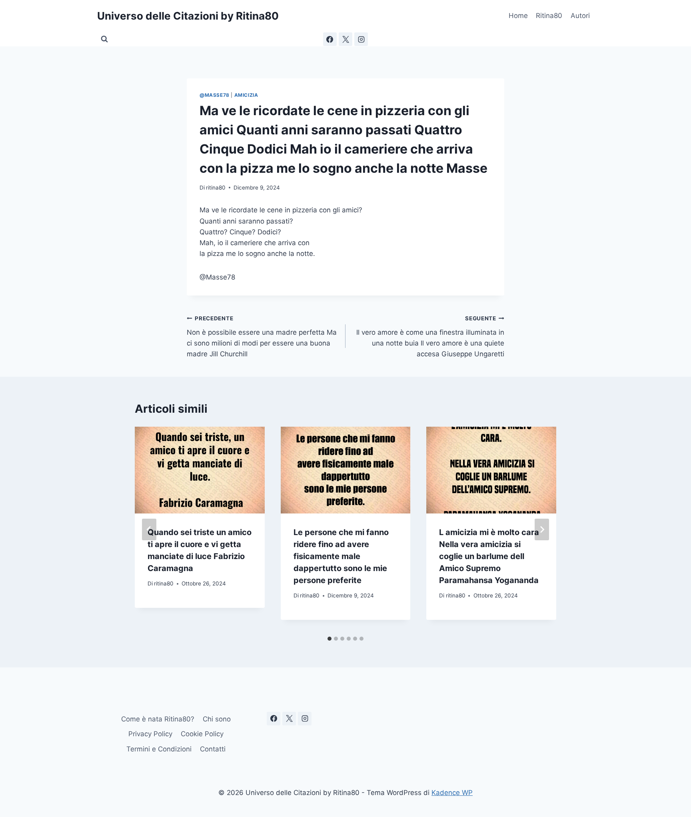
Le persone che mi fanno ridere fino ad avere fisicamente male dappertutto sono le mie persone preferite (341, 556)
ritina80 (216, 187)
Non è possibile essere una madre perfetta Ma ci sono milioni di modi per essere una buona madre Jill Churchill (262, 336)
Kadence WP (452, 793)
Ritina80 (549, 16)
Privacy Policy (150, 734)
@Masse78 (215, 95)
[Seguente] (542, 529)
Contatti (213, 749)
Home (518, 16)
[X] (345, 39)
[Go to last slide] (149, 529)
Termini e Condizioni (159, 749)
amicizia (246, 95)
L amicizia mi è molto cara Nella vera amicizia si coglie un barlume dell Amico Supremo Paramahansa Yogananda (489, 556)
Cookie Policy (202, 734)
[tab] (330, 639)
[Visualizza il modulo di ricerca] (104, 39)
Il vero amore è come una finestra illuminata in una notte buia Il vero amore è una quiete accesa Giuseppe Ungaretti (430, 336)
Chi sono (217, 719)
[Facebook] (330, 39)
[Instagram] (361, 39)
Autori (580, 16)
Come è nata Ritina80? (157, 719)
